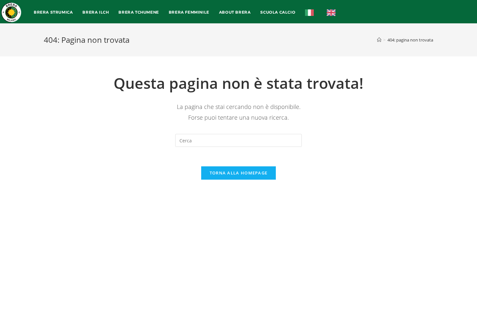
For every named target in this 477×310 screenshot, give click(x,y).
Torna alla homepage (239, 173)
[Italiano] (311, 12)
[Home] (379, 40)
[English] (333, 12)
